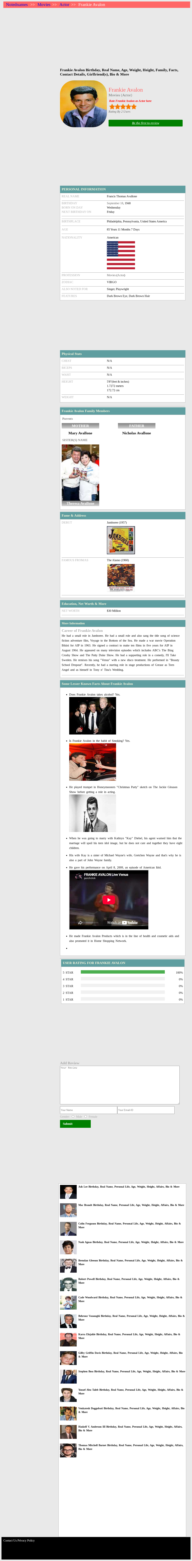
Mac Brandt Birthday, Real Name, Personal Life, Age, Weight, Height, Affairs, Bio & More (131, 1205)
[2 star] (117, 106)
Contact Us (10, 1540)
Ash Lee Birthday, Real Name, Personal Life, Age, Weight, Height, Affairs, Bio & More (128, 1186)
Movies (44, 4)
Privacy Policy (26, 1540)
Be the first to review (145, 123)
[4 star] (128, 106)
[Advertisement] (96, 36)
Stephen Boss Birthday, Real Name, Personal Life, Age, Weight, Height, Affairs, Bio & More (131, 1371)
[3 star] (123, 106)
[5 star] (133, 106)
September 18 (115, 203)
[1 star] (112, 106)
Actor (64, 4)
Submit (68, 1124)
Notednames (17, 4)
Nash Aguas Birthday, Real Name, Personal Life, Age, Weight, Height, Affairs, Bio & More (131, 1242)
